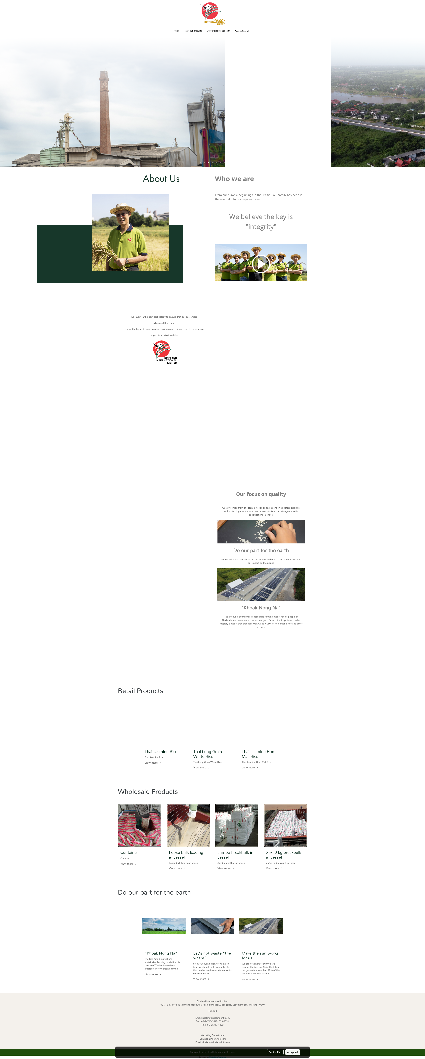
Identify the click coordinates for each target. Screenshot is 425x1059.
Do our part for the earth (218, 31)
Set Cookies (275, 1052)
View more (152, 762)
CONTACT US (242, 31)
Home (176, 31)
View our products (193, 31)
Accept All (292, 1052)
